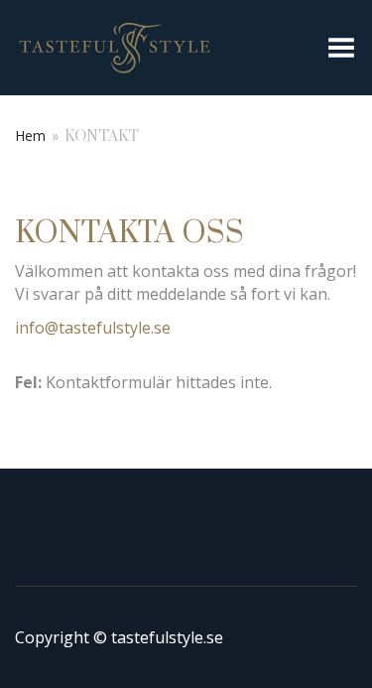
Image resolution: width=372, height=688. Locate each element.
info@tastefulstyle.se (93, 328)
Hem (30, 135)
